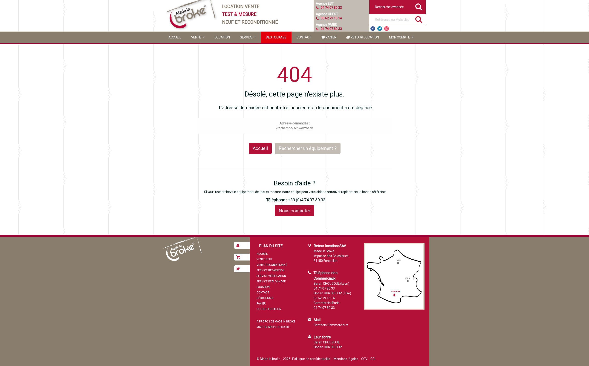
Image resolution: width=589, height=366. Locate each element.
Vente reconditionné (272, 264)
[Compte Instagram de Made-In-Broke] (386, 28)
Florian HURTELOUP (328, 347)
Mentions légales (346, 359)
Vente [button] (196, 37)
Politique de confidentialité (311, 359)
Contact (304, 37)
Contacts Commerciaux (331, 325)
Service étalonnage (271, 281)
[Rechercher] (419, 19)
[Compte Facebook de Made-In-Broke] (372, 28)
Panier (331, 37)
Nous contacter (294, 211)
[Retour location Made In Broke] (242, 268)
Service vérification (271, 276)
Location (222, 37)
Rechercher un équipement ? (308, 148)
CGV (364, 359)
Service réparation (271, 270)
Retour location (365, 37)
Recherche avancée (389, 7)
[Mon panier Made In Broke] (242, 257)
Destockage (276, 37)
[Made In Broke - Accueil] (191, 16)
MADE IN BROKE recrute (273, 327)
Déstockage (265, 298)
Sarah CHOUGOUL (327, 342)
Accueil (174, 37)
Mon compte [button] (400, 37)
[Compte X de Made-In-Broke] (379, 28)
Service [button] (246, 37)
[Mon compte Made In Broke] (242, 245)
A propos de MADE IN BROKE (276, 321)
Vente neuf (264, 259)
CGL (373, 359)
